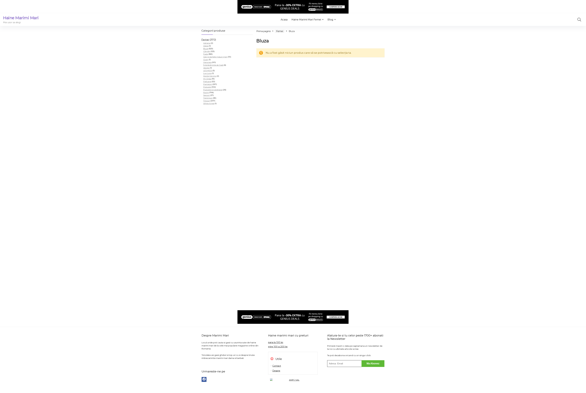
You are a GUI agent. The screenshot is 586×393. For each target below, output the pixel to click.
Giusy (205, 59)
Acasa (284, 19)
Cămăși (206, 51)
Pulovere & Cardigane (212, 90)
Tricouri (206, 101)
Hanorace (207, 62)
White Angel (208, 103)
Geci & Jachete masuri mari (215, 57)
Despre (276, 370)
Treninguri (208, 98)
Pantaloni (207, 84)
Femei (205, 39)
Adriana (206, 43)
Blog (330, 19)
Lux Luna (207, 73)
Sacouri (206, 95)
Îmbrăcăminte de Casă (213, 65)
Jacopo (206, 68)
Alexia (205, 46)
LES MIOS (207, 70)
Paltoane (207, 81)
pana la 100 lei (275, 342)
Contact (276, 365)
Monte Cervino (209, 76)
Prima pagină (263, 31)
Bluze (205, 48)
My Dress (207, 79)
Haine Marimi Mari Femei (306, 19)
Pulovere (207, 87)
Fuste (205, 54)
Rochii (206, 92)
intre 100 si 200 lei (278, 346)
